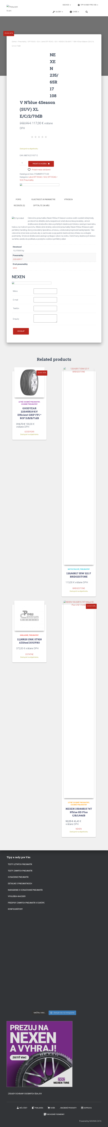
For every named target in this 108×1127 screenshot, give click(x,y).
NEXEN (79, 829)
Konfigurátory (15, 909)
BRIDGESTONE (79, 588)
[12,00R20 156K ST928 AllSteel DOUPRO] (29, 616)
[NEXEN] (39, 186)
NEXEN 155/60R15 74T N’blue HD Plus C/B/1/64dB (79, 812)
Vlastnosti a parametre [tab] (43, 199)
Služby (59, 12)
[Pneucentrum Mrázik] (12, 8)
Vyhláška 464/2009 (16, 896)
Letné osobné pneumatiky (29, 402)
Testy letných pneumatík (20, 864)
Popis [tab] (18, 199)
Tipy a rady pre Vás (89, 5)
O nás (75, 12)
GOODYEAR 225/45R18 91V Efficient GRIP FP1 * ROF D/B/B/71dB (29, 413)
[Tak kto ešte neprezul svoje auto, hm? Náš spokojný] (86, 957)
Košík (53, 1108)
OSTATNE (29, 654)
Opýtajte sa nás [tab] (41, 205)
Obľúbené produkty (68, 1108)
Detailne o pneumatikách (20, 883)
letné (15, 268)
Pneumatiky (22, 42)
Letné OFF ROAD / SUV (49, 42)
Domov (14, 42)
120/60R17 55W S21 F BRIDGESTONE (78, 575)
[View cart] (97, 11)
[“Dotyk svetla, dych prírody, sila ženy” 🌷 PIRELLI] (22, 930)
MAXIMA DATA (95, 1121)
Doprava (88, 1108)
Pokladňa (39, 1108)
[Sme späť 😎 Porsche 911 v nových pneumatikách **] (86, 930)
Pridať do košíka (39, 164)
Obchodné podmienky (55, 1114)
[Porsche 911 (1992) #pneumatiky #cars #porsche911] (22, 952)
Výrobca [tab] (68, 199)
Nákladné (24, 635)
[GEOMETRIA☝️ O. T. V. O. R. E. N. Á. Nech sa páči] (54, 982)
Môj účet (23, 1108)
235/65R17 (17, 259)
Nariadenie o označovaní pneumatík (25, 890)
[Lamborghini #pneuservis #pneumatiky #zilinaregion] (54, 926)
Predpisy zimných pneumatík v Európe (26, 903)
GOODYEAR (29, 432)
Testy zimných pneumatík (20, 871)
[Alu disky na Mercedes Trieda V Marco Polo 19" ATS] (54, 952)
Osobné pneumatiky (29, 404)
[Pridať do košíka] (41, 425)
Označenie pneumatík (18, 877)
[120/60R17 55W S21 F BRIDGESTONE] (79, 466)
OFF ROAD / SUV (34, 42)
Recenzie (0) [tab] (19, 205)
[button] (70, 5)
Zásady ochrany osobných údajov (25, 1094)
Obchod (66, 5)
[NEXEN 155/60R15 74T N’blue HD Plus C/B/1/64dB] (79, 699)
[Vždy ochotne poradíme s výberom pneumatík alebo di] (86, 990)
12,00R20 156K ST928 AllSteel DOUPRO (29, 641)
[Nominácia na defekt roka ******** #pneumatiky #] (22, 981)
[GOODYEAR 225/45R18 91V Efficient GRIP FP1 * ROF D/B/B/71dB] (29, 382)
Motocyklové (73, 569)
